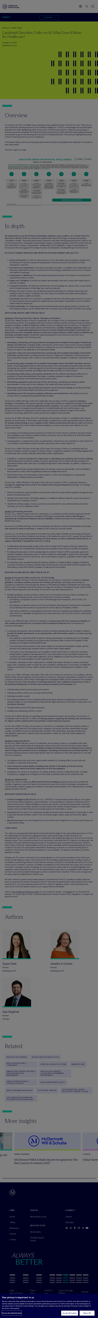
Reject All (87, 1313)
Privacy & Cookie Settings (12, 1313)
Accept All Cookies (70, 1313)
